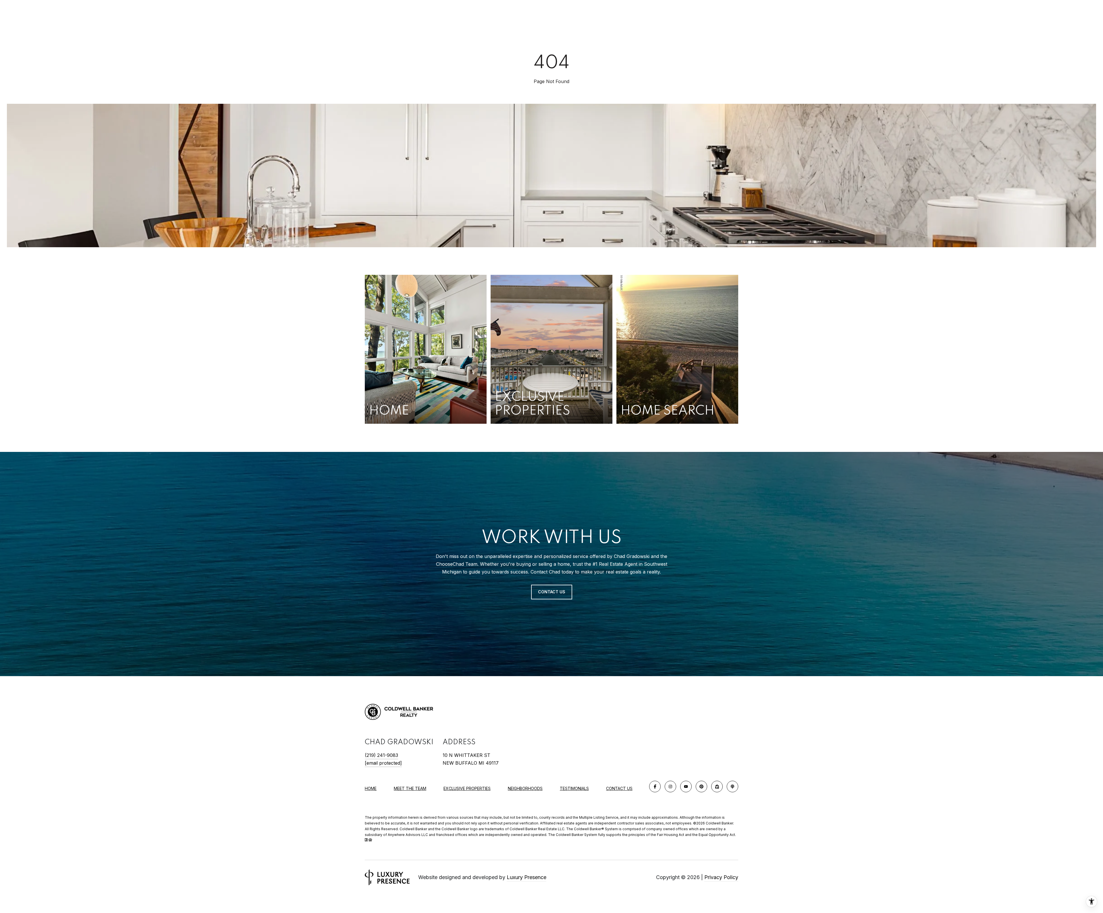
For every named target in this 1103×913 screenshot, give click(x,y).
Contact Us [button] (551, 591)
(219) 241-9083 (381, 755)
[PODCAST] (732, 786)
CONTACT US (619, 788)
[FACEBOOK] (655, 786)
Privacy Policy (721, 877)
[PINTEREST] (701, 786)
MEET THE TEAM (410, 788)
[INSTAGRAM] (670, 786)
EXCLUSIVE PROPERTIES (467, 788)
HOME (371, 788)
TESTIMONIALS (574, 788)
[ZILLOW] (717, 786)
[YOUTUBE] (686, 786)
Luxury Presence (526, 877)
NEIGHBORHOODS (525, 788)
